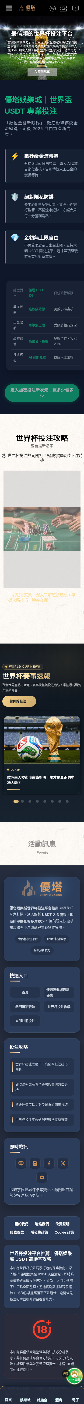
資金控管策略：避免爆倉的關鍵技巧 (41, 1105)
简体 (52, 8)
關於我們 (21, 1224)
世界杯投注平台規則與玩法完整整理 (41, 1120)
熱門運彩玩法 (25, 1007)
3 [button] (29, 801)
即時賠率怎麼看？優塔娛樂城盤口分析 (41, 1087)
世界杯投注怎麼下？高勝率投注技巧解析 (41, 1066)
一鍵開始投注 (16, 701)
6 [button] (52, 801)
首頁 (25, 992)
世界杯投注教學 (59, 1007)
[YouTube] (42, 1177)
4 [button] (37, 801)
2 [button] (22, 801)
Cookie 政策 (64, 1232)
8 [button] (67, 801)
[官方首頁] (42, 891)
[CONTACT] (75, 8)
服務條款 (17, 1232)
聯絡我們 (42, 1224)
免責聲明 (63, 1224)
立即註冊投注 (25, 1021)
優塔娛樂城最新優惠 (57, 992)
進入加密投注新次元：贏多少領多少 (42, 391)
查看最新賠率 (42, 446)
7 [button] (59, 801)
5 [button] (44, 801)
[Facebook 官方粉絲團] (49, 1163)
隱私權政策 (39, 1232)
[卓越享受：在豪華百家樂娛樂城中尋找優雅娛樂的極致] (42, 545)
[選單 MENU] (9, 7)
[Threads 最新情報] (63, 1163)
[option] (42, 48)
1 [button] (16, 801)
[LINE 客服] (21, 1163)
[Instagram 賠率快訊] (35, 1163)
